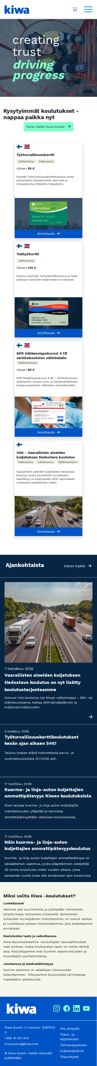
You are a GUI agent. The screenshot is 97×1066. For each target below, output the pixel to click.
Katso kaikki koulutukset (46, 126)
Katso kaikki (75, 566)
